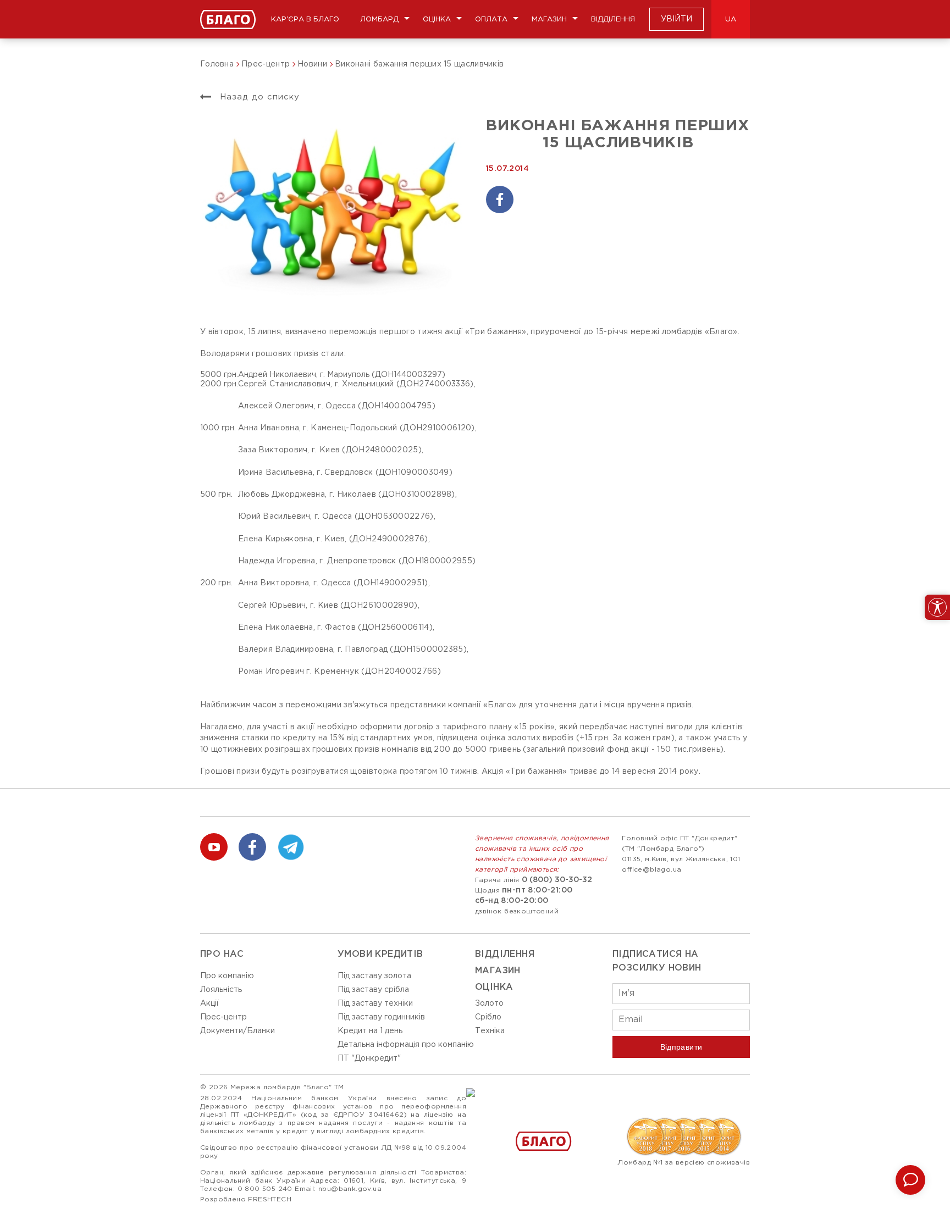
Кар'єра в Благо (305, 19)
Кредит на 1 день (370, 1031)
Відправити (681, 1047)
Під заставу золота (374, 976)
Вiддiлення (504, 954)
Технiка (490, 1031)
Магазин (549, 19)
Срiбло (488, 1017)
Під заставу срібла (373, 989)
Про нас (222, 954)
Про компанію (227, 976)
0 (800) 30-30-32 (557, 880)
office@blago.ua (651, 870)
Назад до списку (258, 97)
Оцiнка (494, 987)
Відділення (613, 19)
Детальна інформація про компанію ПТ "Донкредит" (406, 1051)
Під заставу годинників (381, 1017)
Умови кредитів (380, 954)
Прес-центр (223, 1017)
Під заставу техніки (375, 1003)
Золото (489, 1003)
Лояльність (221, 989)
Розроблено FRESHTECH (245, 1199)
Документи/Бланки (237, 1031)
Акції (209, 1003)
